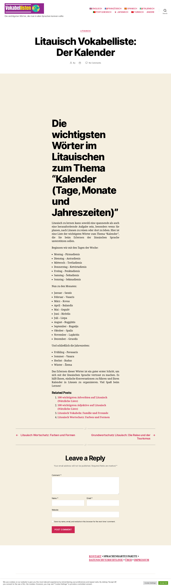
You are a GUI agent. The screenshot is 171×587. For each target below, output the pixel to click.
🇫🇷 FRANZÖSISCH (113, 8)
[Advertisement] (85, 100)
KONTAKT (95, 556)
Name (55, 498)
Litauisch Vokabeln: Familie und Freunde (83, 413)
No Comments (95, 63)
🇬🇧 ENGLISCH (95, 8)
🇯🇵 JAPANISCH (121, 12)
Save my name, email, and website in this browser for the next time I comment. (84, 522)
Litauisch (85, 31)
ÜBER (128, 560)
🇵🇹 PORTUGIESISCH (102, 12)
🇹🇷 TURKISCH (137, 12)
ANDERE (150, 12)
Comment (56, 475)
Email (89, 498)
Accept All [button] (163, 583)
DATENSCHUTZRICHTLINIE (106, 560)
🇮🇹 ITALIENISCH (147, 8)
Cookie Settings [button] (150, 583)
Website (55, 510)
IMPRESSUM (141, 560)
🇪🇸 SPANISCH (130, 8)
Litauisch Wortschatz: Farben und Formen (84, 417)
